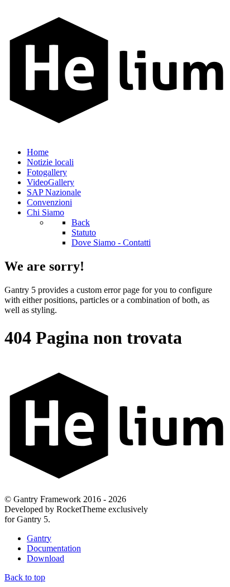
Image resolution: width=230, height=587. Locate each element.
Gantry (39, 538)
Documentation (54, 548)
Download (45, 558)
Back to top (24, 577)
